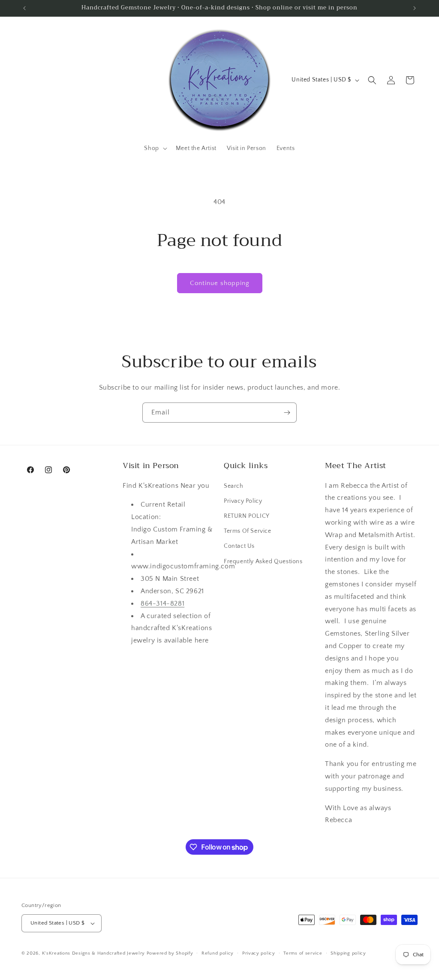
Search (234, 486)
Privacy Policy (243, 501)
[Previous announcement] (24, 8)
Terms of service (302, 953)
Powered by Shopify (170, 953)
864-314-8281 (162, 603)
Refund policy (217, 953)
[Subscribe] (286, 412)
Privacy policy (258, 953)
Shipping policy (348, 953)
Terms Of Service (247, 531)
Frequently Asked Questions (263, 561)
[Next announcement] (414, 8)
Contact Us (239, 546)
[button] (154, 148)
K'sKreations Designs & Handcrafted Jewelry (93, 953)
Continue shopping (220, 283)
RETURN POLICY (247, 516)
